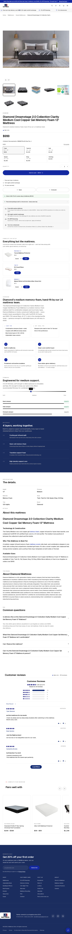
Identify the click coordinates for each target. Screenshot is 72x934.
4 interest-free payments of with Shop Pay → (17, 141)
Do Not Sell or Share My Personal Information (26, 930)
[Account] (59, 5)
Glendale (39, 891)
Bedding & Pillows (7, 886)
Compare (54, 190)
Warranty (22, 888)
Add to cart (35, 173)
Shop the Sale (63, 1)
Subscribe (34, 867)
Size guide (66, 144)
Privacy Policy (21, 871)
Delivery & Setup (24, 883)
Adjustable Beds (7, 883)
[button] (26, 690)
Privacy (5, 930)
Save (20, 190)
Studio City (40, 888)
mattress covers (35, 544)
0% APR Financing (25, 880)
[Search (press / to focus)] (52, 5)
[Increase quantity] (67, 166)
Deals (4, 896)
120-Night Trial (24, 886)
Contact (22, 896)
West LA (39, 883)
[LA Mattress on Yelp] (63, 916)
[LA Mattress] (6, 5)
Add (26, 258)
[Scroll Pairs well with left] (60, 789)
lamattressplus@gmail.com (41, 916)
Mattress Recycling (25, 891)
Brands (5, 891)
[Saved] (56, 5)
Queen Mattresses (21, 15)
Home (4, 15)
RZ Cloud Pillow (19, 267)
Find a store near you (43, 896)
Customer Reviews (60, 886)
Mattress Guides (59, 883)
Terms (10, 930)
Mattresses (11, 15)
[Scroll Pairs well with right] (64, 789)
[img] (10, 709)
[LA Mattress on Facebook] (53, 916)
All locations (40, 894)
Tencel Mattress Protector (22, 253)
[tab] (9, 90)
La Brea (39, 886)
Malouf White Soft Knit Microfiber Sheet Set (27, 281)
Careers (57, 888)
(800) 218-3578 (28, 916)
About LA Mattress (60, 880)
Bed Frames (6, 888)
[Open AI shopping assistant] (68, 930)
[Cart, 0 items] (63, 5)
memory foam (34, 532)
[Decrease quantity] (61, 166)
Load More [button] (36, 767)
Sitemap (42, 930)
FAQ (21, 894)
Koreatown (40, 880)
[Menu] (67, 5)
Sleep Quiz (6, 894)
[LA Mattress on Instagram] (58, 916)
